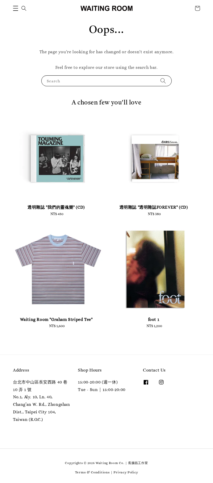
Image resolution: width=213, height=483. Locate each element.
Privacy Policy (126, 472)
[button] (15, 8)
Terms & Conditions (92, 472)
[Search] (163, 81)
